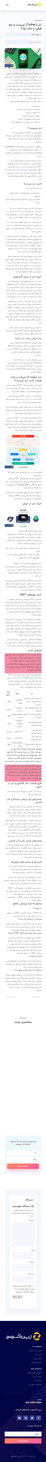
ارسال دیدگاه (17, 1297)
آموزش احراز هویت (33, 1372)
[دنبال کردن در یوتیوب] (19, 1418)
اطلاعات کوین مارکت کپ (24, 169)
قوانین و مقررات (35, 1384)
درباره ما (38, 1380)
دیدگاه (31, 1220)
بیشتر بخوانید (31, 1068)
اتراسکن (8, 492)
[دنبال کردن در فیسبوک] (38, 1418)
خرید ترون (37, 1358)
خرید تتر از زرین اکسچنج (32, 281)
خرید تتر (38, 1354)
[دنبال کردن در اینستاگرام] (25, 1418)
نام (32, 1250)
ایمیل (31, 1262)
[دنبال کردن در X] (32, 1418)
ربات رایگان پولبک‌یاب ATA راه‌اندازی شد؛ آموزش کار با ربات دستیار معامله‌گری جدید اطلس (24, 1062)
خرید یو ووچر (36, 1362)
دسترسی (8, 709)
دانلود (9, 701)
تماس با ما (37, 1376)
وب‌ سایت (30, 1274)
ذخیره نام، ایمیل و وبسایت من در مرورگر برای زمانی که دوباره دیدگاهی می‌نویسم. (23, 1289)
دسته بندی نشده (34, 42)
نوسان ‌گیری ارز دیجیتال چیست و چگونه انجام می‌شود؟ (23, 1117)
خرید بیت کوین (35, 1350)
